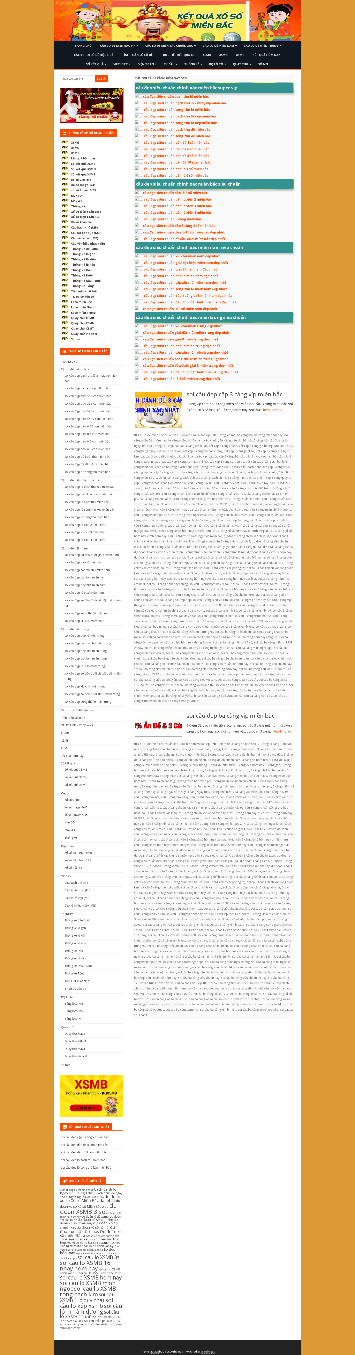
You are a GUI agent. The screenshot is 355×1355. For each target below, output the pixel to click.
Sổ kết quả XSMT (83, 174)
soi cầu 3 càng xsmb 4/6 (255, 610)
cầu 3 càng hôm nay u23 (211, 509)
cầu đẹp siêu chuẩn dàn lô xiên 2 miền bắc (178, 199)
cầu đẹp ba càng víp (161, 850)
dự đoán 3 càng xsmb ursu (152, 557)
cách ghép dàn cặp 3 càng (151, 472)
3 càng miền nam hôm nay (231, 786)
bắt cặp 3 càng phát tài (239, 451)
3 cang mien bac (171, 776)
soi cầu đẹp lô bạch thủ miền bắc (87, 502)
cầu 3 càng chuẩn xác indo (242, 499)
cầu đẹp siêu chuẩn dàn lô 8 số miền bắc (175, 192)
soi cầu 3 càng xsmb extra (227, 925)
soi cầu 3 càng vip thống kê (222, 914)
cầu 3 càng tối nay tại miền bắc (188, 525)
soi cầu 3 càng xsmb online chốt (226, 930)
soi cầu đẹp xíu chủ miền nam (84, 621)
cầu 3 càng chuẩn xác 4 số (227, 494)
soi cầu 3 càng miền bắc (193, 589)
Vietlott (120, 64)
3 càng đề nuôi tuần (222, 765)
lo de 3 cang (184, 871)
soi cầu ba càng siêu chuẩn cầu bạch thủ (167, 664)
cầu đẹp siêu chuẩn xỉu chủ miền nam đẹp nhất (182, 256)
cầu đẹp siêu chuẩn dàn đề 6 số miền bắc (176, 149)
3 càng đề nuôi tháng (193, 765)
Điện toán (146, 64)
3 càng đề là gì (279, 760)
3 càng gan (273, 765)
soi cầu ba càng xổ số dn (271, 685)
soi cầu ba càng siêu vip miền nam (229, 674)
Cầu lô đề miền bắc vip (117, 46)
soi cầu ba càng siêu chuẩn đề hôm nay (222, 664)
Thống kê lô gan (83, 254)
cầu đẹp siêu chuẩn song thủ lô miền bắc (177, 109)
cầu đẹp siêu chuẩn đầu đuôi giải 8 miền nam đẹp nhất (188, 295)
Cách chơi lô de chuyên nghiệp (76, 1189)
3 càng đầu (274, 754)
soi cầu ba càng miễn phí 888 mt (165, 648)
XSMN (223, 55)
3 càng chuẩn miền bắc (190, 754)
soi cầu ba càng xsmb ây (255, 696)
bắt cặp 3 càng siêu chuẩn (158, 456)
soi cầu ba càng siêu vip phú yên (155, 680)
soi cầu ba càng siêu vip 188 (257, 669)
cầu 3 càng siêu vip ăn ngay (230, 520)
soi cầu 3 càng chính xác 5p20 (171, 563)
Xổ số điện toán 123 (85, 217)
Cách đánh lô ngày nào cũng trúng (88, 1191)
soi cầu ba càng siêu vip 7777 (228, 983)
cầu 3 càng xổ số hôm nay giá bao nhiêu (208, 839)
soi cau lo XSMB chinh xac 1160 (100, 1273)
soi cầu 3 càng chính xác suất (160, 573)
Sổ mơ (263, 64)
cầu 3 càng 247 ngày (254, 483)
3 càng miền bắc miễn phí (194, 781)
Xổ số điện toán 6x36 (86, 212)
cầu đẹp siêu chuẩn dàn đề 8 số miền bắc (176, 155)
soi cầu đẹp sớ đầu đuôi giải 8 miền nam (92, 555)
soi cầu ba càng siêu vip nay (272, 674)
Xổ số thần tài (81, 222)
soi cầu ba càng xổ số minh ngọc (193, 690)
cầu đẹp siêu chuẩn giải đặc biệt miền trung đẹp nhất (186, 332)
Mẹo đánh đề (83, 1253)
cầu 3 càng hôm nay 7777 (173, 504)
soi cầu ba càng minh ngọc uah (241, 653)
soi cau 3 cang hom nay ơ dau (209, 584)
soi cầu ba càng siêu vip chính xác (182, 674)
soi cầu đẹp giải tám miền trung (86, 658)
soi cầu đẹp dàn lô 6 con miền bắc (87, 441)
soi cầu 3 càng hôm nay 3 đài (269, 573)
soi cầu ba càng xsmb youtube (178, 701)
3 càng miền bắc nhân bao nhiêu (234, 781)
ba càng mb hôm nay (268, 435)
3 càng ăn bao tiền (269, 749)
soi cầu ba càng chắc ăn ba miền (206, 946)
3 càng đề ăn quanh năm (224, 760)
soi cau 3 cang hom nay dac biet (234, 579)
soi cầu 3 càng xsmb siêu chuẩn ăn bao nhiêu (227, 935)
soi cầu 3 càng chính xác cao (253, 563)
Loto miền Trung (83, 313)
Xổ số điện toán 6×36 (79, 853)
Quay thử (240, 64)
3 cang (264, 744)
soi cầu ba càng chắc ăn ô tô (161, 637)
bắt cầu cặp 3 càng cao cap (253, 456)
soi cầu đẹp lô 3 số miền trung (85, 666)
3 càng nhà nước (222, 792)
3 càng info (195, 770)
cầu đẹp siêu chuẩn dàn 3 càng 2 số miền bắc (179, 225)
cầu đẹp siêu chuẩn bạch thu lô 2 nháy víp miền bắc (185, 103)
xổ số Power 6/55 (83, 190)
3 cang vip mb (226, 435)
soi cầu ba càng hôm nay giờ (224, 951)
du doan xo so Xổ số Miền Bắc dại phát (90, 1198)
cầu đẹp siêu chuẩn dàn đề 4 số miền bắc (176, 142)
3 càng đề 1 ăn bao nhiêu (156, 760)
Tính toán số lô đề (137, 55)
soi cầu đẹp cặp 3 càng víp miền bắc (234, 394)
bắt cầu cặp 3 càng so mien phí (182, 461)
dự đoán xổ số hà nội (93, 1227)
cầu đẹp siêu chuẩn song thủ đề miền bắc (177, 136)
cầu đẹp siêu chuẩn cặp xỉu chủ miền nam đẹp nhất (185, 282)
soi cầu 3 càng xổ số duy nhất (255, 605)
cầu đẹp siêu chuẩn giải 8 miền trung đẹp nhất (180, 339)
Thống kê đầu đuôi (85, 249)
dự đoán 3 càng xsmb (277, 547)
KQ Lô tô (216, 64)
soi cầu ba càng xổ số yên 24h (176, 696)
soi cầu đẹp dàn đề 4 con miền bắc (88, 396)
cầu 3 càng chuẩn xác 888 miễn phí (186, 807)
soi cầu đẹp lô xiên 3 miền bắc (85, 532)
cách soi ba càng (181, 472)
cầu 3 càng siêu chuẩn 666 (266, 515)
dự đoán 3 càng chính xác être (270, 850)
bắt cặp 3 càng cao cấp (157, 446)
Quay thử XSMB (82, 318)
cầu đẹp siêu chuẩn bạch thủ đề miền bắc (177, 129)
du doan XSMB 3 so (88, 1208)
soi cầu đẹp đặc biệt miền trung (86, 651)
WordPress (208, 1351)
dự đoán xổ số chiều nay (89, 1221)
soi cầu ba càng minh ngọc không (227, 962)
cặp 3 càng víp (143, 483)
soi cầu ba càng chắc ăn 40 (238, 940)
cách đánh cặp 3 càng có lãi (227, 467)
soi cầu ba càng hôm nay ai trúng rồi (206, 637)
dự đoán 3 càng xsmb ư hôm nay (269, 552)
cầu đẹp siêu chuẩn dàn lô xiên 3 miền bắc (178, 206)
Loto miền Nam (82, 307)
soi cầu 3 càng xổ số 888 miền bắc (211, 605)
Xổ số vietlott (73, 800)
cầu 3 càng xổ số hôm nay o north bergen (240, 531)
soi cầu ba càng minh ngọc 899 (209, 648)
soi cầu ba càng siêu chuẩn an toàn (225, 658)
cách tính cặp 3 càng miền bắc (232, 478)
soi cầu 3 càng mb (163, 589)
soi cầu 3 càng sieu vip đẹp (173, 600)
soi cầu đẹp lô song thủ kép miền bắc (89, 509)
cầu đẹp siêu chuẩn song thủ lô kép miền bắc (180, 123)
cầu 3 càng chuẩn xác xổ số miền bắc (203, 813)
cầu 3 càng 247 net (226, 483)
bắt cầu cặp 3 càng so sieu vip (224, 461)
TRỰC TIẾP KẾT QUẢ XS (177, 55)
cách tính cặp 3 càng (196, 478)
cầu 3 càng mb (238, 509)
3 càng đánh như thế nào (249, 754)
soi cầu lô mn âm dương (91, 1308)
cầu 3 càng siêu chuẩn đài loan (189, 520)
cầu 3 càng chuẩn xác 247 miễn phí (185, 494)
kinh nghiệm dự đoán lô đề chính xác (84, 1246)
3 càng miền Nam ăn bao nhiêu (190, 786)
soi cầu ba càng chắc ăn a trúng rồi (190, 632)
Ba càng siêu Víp (231, 440)
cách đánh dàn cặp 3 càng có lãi (269, 467)
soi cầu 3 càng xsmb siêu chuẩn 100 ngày (185, 621)
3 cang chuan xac (219, 754)
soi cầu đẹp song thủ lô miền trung (88, 702)
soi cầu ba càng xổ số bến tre (194, 685)
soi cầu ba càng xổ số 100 (210, 994)
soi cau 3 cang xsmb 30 (221, 610)
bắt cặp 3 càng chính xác (191, 446)
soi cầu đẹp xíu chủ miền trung (85, 686)
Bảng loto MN (74, 1011)
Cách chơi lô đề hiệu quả (94, 55)
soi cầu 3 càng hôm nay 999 (193, 579)
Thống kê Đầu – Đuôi (86, 281)
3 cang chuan (165, 754)
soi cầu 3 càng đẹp (235, 573)
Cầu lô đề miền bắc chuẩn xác (169, 46)
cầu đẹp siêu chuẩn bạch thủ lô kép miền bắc (180, 116)
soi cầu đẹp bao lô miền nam (84, 562)
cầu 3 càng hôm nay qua (176, 509)
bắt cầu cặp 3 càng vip (260, 461)
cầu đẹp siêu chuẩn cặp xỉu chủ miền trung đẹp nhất (186, 352)
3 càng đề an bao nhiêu (190, 760)
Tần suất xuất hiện (84, 291)
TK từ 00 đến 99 (82, 296)
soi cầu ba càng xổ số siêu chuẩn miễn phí (213, 1004)
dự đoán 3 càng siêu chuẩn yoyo (208, 547)
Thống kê (191, 64)
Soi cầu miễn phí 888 (98, 1321)
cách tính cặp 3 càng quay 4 (271, 478)
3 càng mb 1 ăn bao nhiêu (268, 770)
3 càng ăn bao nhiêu (242, 749)
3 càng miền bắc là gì (161, 781)
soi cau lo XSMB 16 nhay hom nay (85, 1265)
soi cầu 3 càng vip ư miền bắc (167, 605)
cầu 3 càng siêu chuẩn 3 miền (228, 515)
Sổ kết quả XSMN (83, 169)
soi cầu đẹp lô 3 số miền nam (84, 592)
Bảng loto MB (74, 1004)
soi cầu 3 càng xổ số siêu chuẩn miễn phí (239, 919)
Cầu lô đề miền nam (218, 46)
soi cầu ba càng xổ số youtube (217, 696)
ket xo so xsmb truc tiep (104, 1243)
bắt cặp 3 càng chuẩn (223, 446)
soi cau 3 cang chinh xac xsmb (201, 573)
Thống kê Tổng (82, 286)
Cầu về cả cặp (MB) (84, 238)
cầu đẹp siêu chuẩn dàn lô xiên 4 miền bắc (178, 212)
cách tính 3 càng (234, 472)
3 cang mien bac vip (155, 786)
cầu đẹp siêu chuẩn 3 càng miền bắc (173, 219)
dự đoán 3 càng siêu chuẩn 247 (229, 541)
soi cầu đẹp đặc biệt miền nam (85, 585)
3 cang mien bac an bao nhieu (247, 776)
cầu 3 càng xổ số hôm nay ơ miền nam (185, 531)
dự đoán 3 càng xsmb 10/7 (152, 552)
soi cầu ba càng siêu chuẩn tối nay (157, 669)
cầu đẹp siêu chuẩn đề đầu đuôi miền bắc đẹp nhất (184, 239)
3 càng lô (227, 770)
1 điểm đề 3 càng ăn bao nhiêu (237, 744)
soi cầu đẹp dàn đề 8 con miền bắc (88, 411)
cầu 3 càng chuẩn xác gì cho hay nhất (199, 499)
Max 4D (76, 201)
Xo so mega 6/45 (83, 185)
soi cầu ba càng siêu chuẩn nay (270, 664)
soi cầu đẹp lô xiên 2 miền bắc (85, 525)
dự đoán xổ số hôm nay (87, 1229)
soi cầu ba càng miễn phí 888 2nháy (207, 956)
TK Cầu (169, 64)
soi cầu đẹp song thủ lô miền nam (87, 613)
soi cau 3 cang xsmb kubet (215, 616)
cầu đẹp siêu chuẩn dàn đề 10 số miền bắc (177, 162)
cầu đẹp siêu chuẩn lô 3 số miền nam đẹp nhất (180, 309)
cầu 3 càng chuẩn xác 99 (156, 499)
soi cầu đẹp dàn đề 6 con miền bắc (88, 403)
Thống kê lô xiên (83, 259)
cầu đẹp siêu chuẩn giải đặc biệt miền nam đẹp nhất (186, 262)
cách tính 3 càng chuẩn (262, 472)
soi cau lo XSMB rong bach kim (88, 1291)
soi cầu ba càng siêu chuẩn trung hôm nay (209, 669)
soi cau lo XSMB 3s (98, 1257)
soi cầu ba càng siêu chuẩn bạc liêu (201, 972)
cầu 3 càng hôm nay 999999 (210, 504)
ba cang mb (245, 435)
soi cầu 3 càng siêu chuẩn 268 (267, 589)
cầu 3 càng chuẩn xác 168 (218, 802)
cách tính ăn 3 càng (168, 478)
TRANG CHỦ (83, 46)
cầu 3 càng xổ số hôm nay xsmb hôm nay (219, 845)
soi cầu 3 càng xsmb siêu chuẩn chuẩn (193, 626)
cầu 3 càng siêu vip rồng (150, 525)
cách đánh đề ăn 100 (93, 1197)
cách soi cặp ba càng (208, 472)
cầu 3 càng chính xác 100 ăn (161, 488)
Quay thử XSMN (82, 323)
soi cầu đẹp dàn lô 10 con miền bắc (88, 426)
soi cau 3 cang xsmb (190, 610)
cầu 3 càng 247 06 (200, 483)
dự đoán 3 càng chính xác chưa (244, 536)
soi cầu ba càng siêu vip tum (197, 680)
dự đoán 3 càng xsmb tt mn (227, 552)
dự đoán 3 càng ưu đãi (246, 547)
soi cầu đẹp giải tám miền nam (85, 577)
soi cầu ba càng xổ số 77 (157, 685)
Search (101, 78)
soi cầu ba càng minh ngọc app (251, 648)
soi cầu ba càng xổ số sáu (234, 690)
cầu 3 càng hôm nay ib (218, 818)
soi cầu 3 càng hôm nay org (249, 584)
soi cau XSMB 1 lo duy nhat (87, 1297)
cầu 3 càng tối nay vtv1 (225, 525)
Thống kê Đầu (81, 270)
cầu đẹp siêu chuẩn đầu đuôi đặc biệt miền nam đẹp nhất (190, 302)
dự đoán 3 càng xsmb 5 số (189, 552)
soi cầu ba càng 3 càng (271, 626)
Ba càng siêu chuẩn (205, 440)
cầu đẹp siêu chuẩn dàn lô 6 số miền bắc (176, 175)
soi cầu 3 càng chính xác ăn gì (212, 563)
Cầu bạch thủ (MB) (84, 227)
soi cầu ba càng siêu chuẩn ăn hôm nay (174, 658)
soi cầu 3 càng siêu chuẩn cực (191, 595)
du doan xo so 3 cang (190, 850)
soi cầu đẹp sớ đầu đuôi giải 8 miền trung (92, 694)
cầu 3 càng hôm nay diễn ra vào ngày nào (259, 504)
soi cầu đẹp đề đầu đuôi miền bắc (87, 464)
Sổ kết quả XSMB (83, 164)
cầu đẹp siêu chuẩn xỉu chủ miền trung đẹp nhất (183, 326)
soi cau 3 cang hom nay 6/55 (153, 579)
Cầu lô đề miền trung (261, 46)
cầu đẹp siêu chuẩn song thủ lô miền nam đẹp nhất (185, 289)
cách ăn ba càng (166, 467)
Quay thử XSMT (82, 328)
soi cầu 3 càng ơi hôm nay (228, 589)
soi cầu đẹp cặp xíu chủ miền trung (88, 643)
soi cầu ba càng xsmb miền (218, 1009)
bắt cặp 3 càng (253, 440)
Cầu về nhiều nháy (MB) (88, 243)
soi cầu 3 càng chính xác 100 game (242, 557)
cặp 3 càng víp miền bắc (171, 483)
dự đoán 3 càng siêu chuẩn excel (253, 855)
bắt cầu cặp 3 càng (221, 456)
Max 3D (76, 195)
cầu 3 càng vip (251, 525)
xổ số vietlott (81, 180)
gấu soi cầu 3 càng (183, 557)
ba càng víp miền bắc (249, 792)
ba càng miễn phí (179, 440)
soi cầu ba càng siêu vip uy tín (237, 680)
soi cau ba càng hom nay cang (252, 637)
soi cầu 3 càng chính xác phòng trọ (222, 568)
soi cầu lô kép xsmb (86, 1303)
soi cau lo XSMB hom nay (91, 1277)
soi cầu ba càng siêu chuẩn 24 (212, 967)
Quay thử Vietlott (84, 334)
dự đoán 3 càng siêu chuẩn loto (164, 547)
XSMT (240, 55)
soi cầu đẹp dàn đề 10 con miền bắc (89, 419)
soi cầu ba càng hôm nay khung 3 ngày (185, 642)
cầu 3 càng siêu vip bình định (269, 520)
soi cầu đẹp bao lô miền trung (84, 635)
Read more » (272, 410)
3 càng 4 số (219, 749)
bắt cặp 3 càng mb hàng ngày (202, 451)
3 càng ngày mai (198, 792)
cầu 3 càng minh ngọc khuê (189, 515)
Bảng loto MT (74, 1019)
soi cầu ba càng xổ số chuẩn (234, 685)
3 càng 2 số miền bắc (196, 749)
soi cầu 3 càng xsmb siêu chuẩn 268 (239, 621)
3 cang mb (242, 770)
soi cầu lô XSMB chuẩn (89, 1314)
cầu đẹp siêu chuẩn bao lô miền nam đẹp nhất (181, 276)
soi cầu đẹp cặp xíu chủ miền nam (87, 570)
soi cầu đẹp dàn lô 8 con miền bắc (87, 449)
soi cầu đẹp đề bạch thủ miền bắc (87, 457)
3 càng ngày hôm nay (171, 792)
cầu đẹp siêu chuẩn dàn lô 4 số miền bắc (176, 169)
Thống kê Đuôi (82, 275)
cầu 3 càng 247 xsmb (204, 797)
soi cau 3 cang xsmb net (250, 616)
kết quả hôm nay (266, 55)
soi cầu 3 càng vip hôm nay (247, 600)
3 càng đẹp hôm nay (250, 765)
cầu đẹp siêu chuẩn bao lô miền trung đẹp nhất (182, 346)
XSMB (207, 55)
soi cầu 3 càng (207, 557)
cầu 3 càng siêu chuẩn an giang (224, 829)
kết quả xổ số (95, 1250)
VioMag (154, 1351)
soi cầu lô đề (102, 1317)
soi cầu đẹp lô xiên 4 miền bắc (85, 540)
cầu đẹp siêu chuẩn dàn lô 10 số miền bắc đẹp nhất (184, 232)
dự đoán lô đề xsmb (95, 1216)
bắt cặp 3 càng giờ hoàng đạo (259, 446)
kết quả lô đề (78, 1250)
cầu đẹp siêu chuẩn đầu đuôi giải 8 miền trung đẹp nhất (188, 365)
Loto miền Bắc (81, 302)
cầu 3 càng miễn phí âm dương (270, 509)
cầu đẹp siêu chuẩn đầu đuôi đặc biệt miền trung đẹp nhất (191, 372)
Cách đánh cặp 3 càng (193, 467)
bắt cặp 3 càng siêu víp (192, 456)
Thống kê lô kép (83, 265)
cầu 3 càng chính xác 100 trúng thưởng (256, 488)
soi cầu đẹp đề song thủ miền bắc (87, 472)
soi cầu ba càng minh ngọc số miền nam (192, 653)
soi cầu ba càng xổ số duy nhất (239, 999)
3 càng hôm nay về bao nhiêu (167, 770)
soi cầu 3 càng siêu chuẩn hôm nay (236, 595)
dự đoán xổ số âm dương (98, 1236)
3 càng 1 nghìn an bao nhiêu (161, 749)
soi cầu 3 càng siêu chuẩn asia (249, 903)
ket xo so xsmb (77, 1243)
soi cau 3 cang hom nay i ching (167, 584)
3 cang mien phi (260, 786)
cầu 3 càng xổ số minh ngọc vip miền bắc (195, 536)
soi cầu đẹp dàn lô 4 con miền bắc (87, 434)
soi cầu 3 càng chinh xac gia (179, 568)
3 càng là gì (212, 770)
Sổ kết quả (95, 64)
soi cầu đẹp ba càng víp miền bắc (231, 715)
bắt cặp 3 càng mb (169, 451)
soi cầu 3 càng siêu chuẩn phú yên (226, 908)
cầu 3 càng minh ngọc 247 (151, 515)
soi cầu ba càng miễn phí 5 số (232, 642)
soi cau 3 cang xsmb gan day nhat (173, 616)
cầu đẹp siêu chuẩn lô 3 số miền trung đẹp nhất (182, 378)
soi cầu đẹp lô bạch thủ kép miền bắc (89, 487)
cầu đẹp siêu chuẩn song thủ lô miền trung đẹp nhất (185, 359)
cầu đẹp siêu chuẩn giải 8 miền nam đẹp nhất (180, 269)
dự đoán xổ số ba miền (95, 1219)
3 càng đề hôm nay (255, 760)
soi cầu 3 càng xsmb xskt (237, 626)
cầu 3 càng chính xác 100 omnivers (205, 488)
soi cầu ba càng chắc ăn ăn (233, 632)
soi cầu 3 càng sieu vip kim (210, 600)
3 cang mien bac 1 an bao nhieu (204, 776)
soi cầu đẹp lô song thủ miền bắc (87, 517)
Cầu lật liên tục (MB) (86, 233)
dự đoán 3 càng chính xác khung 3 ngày (180, 541)
